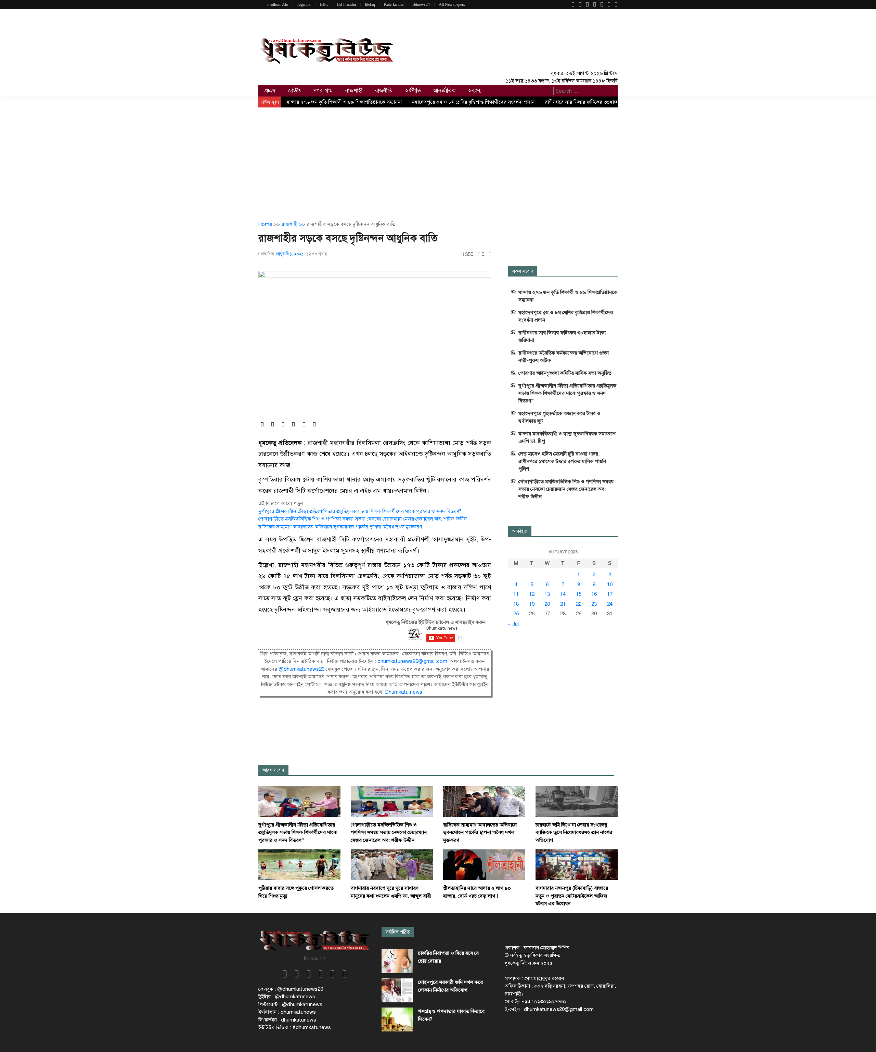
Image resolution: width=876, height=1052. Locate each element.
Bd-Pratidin (346, 4)
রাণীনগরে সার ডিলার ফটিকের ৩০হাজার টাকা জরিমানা (597, 102)
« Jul (513, 624)
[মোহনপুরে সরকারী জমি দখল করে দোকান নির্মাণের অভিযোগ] (397, 990)
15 (578, 594)
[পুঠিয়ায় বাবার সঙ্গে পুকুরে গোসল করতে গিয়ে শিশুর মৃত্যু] (299, 864)
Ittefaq (370, 4)
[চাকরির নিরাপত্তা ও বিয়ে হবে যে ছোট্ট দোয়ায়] (397, 961)
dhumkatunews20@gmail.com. (413, 661)
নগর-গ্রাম (323, 90)
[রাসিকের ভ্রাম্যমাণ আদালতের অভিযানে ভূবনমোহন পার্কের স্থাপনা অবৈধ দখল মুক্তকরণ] (484, 801)
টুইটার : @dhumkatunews (286, 996)
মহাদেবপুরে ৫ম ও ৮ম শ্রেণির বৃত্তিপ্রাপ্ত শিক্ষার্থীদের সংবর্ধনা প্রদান (473, 102)
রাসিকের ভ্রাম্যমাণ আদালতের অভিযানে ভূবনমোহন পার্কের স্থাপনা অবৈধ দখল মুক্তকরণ (340, 527)
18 (516, 604)
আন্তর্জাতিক (444, 90)
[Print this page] (490, 254)
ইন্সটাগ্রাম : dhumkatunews (287, 1012)
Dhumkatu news (403, 692)
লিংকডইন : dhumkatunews (287, 1020)
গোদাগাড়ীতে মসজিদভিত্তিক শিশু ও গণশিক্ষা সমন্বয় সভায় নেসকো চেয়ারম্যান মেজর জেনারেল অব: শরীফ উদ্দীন (362, 519)
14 (563, 594)
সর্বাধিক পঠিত (398, 932)
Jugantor (304, 4)
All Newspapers (452, 4)
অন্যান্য (475, 90)
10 (610, 584)
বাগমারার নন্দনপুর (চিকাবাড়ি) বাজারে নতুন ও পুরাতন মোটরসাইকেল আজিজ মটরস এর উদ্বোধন (572, 896)
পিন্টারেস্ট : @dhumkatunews (290, 1004)
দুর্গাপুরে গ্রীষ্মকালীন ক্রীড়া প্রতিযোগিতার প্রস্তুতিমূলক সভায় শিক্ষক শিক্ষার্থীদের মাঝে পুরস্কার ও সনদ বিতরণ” (359, 511)
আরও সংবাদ (273, 770)
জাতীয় (294, 90)
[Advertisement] (438, 159)
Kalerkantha (393, 4)
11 (516, 594)
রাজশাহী (354, 90)
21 (563, 604)
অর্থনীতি (413, 90)
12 (531, 594)
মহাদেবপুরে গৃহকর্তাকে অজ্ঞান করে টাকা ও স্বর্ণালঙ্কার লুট (559, 417)
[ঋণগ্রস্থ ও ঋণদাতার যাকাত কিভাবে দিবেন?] (397, 1019)
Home (265, 224)
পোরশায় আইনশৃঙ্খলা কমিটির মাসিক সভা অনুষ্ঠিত (564, 373)
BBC (324, 4)
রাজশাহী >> (294, 224)
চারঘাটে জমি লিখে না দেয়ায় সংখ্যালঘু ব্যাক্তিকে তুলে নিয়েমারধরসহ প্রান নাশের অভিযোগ (574, 832)
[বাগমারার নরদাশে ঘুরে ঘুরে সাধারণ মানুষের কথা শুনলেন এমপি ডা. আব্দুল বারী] (392, 864)
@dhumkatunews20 (301, 669)
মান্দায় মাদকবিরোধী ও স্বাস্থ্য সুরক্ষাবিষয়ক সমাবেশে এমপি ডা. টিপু (567, 437)
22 (578, 604)
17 (610, 594)
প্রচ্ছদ (270, 90)
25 (516, 614)
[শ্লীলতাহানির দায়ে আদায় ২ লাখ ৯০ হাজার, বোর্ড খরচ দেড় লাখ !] (484, 864)
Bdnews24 (421, 4)
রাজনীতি (383, 90)
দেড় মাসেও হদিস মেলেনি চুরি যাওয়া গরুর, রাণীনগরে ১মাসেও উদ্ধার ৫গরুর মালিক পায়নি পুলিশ (562, 461)
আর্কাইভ (519, 531)
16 (594, 594)
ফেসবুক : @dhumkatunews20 (290, 989)
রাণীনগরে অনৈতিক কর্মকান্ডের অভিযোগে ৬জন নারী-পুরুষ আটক (563, 356)
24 (610, 604)
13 (547, 594)
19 (531, 604)
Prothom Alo (277, 4)
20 (547, 604)
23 (594, 604)
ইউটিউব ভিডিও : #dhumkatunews (294, 1027)
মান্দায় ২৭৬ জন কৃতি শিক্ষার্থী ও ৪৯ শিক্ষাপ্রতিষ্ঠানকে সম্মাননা (344, 102)
